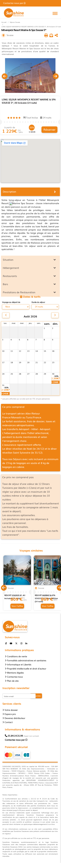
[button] (4, 587)
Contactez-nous (15, 676)
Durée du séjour (38, 302)
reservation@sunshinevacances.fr (23, 3)
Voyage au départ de (11, 302)
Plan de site (13, 680)
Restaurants (10, 276)
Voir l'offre (17, 606)
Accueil (3, 22)
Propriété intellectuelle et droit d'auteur (26, 668)
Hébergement (11, 267)
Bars (5, 284)
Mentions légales (15, 672)
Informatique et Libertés (19, 664)
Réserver (49, 129)
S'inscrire (36, 695)
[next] (55, 315)
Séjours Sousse (15, 22)
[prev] (5, 315)
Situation (8, 259)
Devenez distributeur (15, 718)
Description (9, 191)
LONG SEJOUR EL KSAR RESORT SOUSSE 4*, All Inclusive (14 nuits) (14, 595)
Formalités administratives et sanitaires (26, 660)
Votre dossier (11, 709)
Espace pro (10, 714)
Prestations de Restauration (19, 292)
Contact (9, 722)
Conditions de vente (17, 656)
